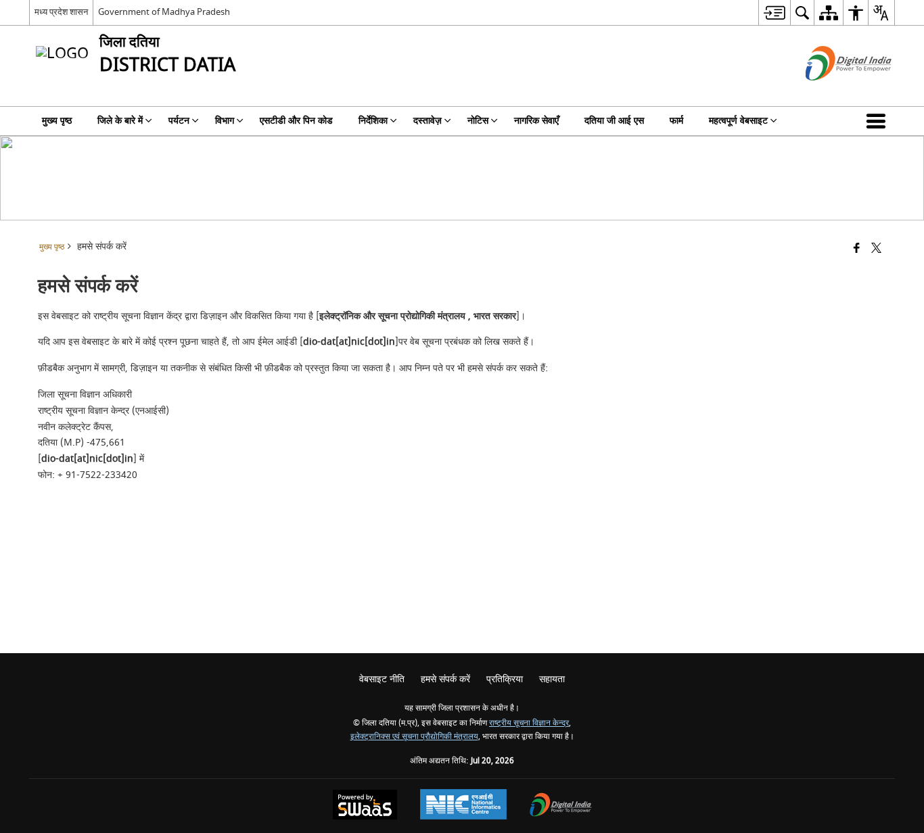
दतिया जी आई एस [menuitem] (614, 121)
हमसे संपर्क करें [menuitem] (445, 679)
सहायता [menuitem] (552, 679)
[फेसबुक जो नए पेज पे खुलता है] (856, 249)
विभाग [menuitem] (224, 121)
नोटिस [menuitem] (477, 121)
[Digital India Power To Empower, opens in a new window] (560, 806)
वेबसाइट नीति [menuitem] (382, 679)
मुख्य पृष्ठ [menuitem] (57, 121)
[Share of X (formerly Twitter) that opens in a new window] (876, 249)
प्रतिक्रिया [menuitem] (504, 679)
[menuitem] (774, 12)
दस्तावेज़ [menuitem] (427, 121)
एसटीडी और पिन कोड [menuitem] (296, 121)
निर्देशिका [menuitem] (373, 121)
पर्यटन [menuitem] (178, 121)
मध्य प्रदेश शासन (61, 11)
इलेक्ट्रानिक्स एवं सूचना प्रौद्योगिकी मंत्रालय (414, 736)
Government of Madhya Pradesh (164, 11)
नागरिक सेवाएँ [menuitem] (536, 121)
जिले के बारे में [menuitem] (120, 121)
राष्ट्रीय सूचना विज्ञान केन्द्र (529, 723)
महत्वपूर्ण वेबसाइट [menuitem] (738, 121)
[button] (878, 121)
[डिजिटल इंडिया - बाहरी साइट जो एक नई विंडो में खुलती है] (831, 92)
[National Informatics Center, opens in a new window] (463, 806)
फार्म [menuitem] (676, 121)
